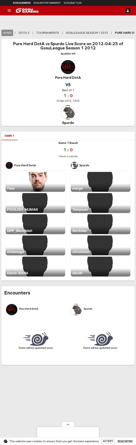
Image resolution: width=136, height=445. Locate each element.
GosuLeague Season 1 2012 (68, 48)
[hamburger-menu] (9, 10)
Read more (125, 441)
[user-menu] (127, 10)
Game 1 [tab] (9, 135)
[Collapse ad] (68, 424)
